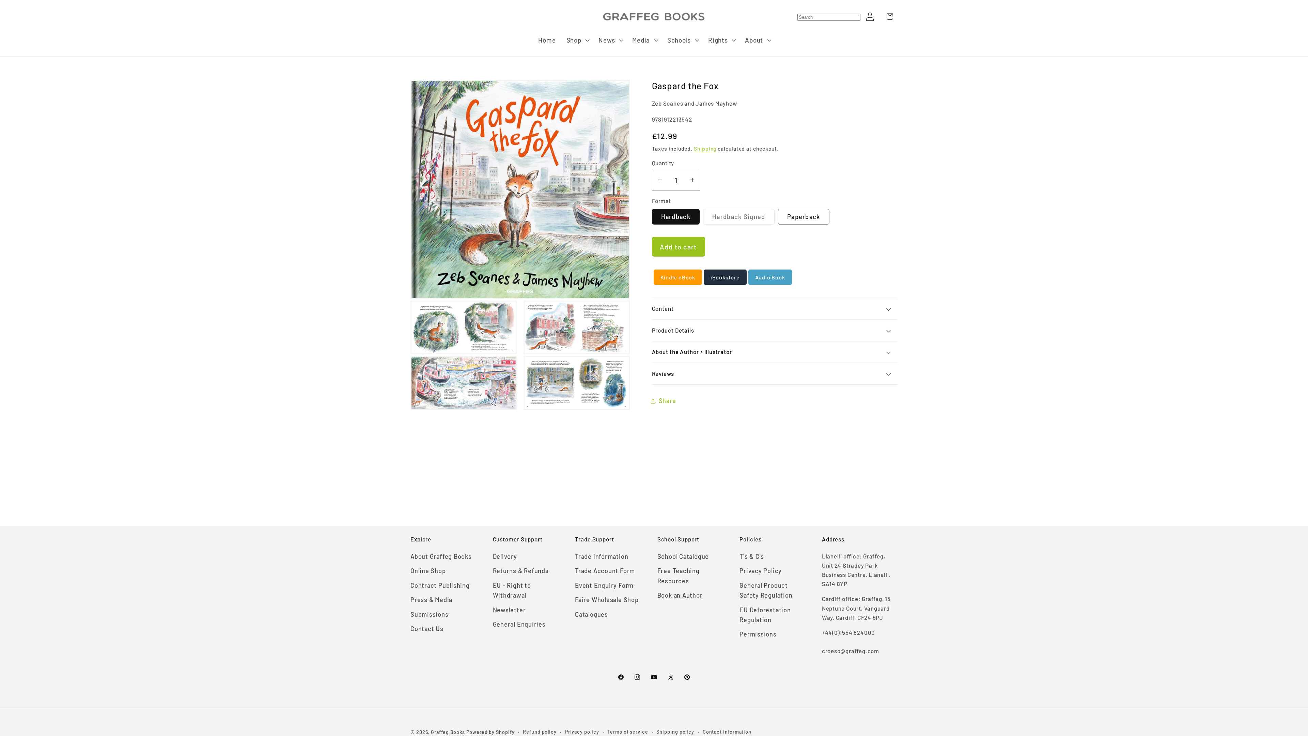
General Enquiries (519, 624)
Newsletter (509, 610)
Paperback (803, 216)
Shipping (705, 148)
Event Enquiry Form (604, 585)
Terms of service (627, 732)
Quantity (663, 162)
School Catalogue (683, 556)
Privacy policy (582, 732)
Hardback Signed (743, 219)
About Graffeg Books (441, 556)
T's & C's (751, 556)
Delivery (505, 556)
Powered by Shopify (490, 732)
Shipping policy (675, 732)
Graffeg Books (448, 732)
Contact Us (426, 628)
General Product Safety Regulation (765, 590)
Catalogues (591, 614)
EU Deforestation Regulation (765, 615)
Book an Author (680, 595)
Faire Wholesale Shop (607, 599)
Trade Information (601, 556)
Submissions (429, 614)
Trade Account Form (605, 570)
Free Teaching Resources (678, 575)
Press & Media (431, 599)
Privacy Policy (760, 570)
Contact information (727, 732)
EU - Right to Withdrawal (512, 590)
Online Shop (428, 570)
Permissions (758, 634)
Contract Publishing (440, 585)
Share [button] (667, 400)
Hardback (675, 216)
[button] (577, 40)
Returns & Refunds (521, 570)
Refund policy (540, 732)
